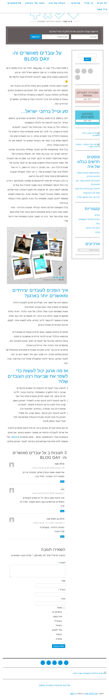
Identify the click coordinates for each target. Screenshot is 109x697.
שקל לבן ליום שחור (91, 193)
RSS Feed (60, 662)
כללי (98, 223)
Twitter (77, 71)
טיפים (97, 215)
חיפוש (87, 59)
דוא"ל (61, 589)
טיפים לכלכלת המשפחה (89, 219)
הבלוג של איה (57, 3)
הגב (62, 481)
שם (63, 581)
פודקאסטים (14, 3)
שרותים (75, 3)
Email (66, 662)
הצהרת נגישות (46, 685)
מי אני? (88, 3)
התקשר (14, 437)
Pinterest (77, 77)
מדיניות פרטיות (62, 685)
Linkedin (90, 71)
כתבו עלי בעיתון (35, 3)
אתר (63, 598)
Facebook (84, 71)
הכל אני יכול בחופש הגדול (88, 197)
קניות (97, 232)
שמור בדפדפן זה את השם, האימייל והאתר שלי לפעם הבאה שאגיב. (57, 623)
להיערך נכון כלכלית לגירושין (87, 188)
